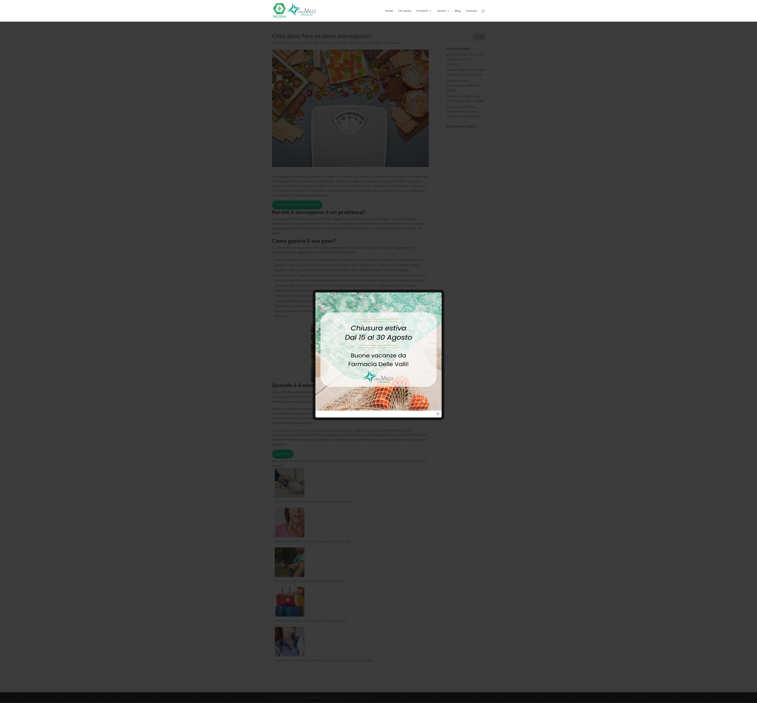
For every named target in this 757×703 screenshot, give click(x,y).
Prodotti (422, 11)
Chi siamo (404, 11)
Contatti (471, 11)
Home (389, 11)
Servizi (441, 11)
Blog (458, 11)
